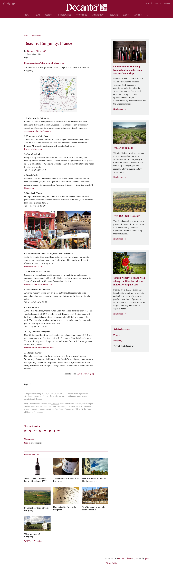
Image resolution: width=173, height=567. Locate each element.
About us (158, 3)
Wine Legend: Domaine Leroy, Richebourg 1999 (35, 479)
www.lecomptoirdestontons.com (38, 284)
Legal (134, 558)
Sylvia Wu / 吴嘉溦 (85, 373)
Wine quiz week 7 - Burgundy (33, 535)
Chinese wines (64, 15)
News (37, 15)
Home (27, 15)
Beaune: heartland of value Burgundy (36, 509)
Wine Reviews (98, 15)
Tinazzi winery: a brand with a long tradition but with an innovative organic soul (129, 281)
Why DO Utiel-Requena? (126, 216)
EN (147, 3)
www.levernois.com (33, 266)
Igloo (147, 558)
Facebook (54, 431)
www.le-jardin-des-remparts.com (39, 347)
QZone (40, 431)
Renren (45, 431)
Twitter (13, 4)
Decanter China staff (36, 51)
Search (148, 16)
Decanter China (86, 7)
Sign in (27, 442)
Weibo (4, 4)
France (116, 335)
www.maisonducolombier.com (37, 131)
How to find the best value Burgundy (65, 508)
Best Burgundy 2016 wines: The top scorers (94, 479)
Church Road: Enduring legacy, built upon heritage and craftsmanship (127, 70)
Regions (48, 15)
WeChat (8, 4)
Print (58, 431)
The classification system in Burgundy (66, 479)
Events (126, 15)
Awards (138, 15)
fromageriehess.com (33, 149)
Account (167, 3)
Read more (118, 109)
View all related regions (123, 346)
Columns (114, 15)
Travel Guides (36, 35)
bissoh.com (29, 188)
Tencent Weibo (35, 431)
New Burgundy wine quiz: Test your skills (94, 508)
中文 (151, 3)
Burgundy (118, 340)
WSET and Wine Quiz (33, 541)
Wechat (30, 431)
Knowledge (81, 15)
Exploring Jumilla (123, 147)
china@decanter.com (39, 409)
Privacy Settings (111, 563)
